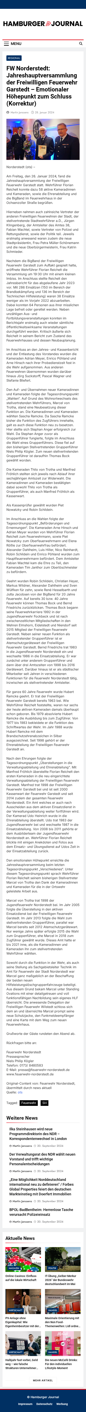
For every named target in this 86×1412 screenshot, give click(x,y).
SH (44, 1103)
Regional (14, 58)
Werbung (62, 1404)
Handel (52, 1310)
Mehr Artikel (43, 1380)
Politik (52, 1268)
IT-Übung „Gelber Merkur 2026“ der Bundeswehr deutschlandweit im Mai (60, 1280)
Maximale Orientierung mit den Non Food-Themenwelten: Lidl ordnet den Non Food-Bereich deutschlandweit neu (62, 1326)
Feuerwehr (28, 1103)
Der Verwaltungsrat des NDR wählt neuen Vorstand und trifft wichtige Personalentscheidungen (42, 1159)
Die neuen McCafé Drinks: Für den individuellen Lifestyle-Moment (61, 1364)
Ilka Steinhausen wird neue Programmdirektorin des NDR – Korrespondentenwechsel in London (38, 1134)
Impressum (25, 1404)
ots (20, 1092)
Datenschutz (44, 1404)
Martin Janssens (20, 112)
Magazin (14, 1268)
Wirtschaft (15, 1310)
